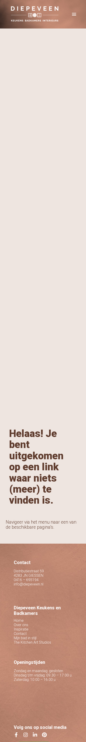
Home (19, 620)
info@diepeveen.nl (28, 584)
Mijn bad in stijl (25, 638)
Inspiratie (21, 629)
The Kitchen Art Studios (32, 642)
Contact (20, 633)
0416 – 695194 (26, 580)
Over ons (21, 625)
